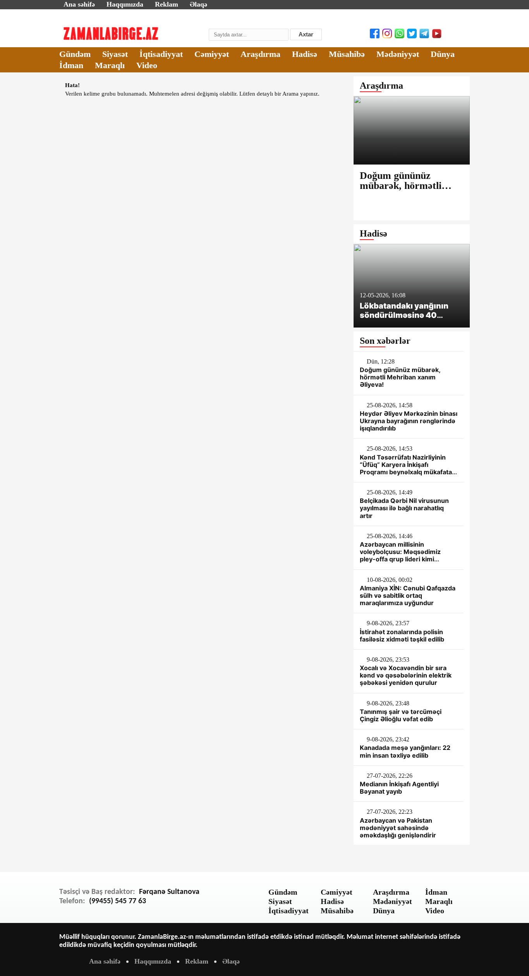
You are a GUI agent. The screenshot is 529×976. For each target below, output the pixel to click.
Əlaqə (198, 4)
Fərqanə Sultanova (169, 892)
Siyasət (115, 54)
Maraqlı (110, 65)
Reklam (166, 4)
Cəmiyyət (211, 54)
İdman (71, 65)
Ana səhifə (79, 4)
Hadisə (304, 54)
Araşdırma (260, 54)
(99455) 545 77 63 (117, 901)
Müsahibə (347, 54)
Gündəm (75, 54)
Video (146, 65)
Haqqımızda (124, 4)
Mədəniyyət (397, 54)
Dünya (443, 54)
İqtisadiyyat (161, 54)
